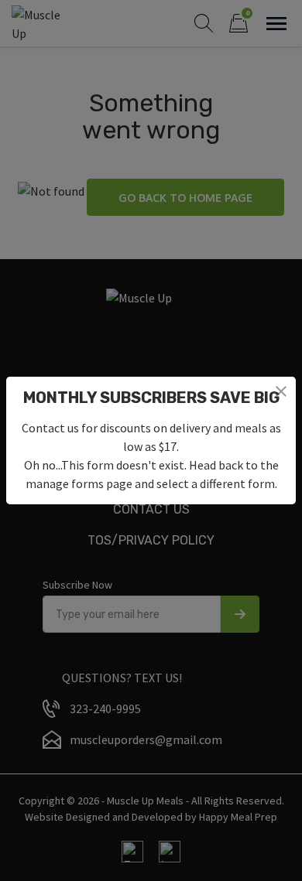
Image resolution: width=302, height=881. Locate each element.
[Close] (281, 391)
